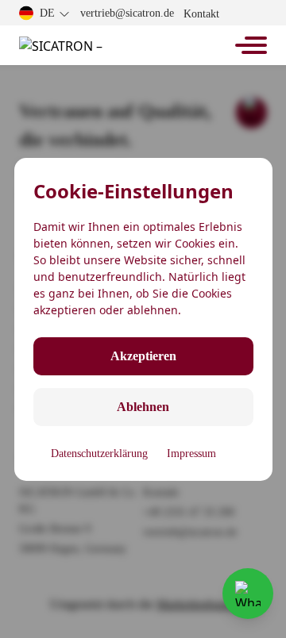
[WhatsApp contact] (247, 593)
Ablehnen (143, 406)
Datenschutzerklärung (99, 453)
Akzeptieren (143, 356)
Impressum (191, 453)
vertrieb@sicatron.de (127, 13)
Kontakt (201, 14)
